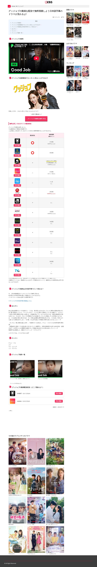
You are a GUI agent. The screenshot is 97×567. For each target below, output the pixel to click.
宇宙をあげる (11, 553)
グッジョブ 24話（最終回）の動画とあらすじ (20, 378)
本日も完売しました (50, 465)
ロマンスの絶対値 (12, 465)
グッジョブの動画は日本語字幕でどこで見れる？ (24, 26)
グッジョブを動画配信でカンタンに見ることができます (26, 25)
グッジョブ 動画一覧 (17, 33)
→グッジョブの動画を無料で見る (36, 118)
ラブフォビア (30, 465)
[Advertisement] (36, 422)
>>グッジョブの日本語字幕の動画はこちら (20, 301)
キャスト (14, 31)
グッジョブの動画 (16, 22)
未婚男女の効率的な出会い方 (15, 495)
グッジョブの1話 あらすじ (16, 383)
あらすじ (14, 29)
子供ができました (31, 553)
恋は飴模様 (29, 495)
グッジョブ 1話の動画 (43, 378)
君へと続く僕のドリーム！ (52, 524)
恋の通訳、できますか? (51, 495)
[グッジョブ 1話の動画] (50, 369)
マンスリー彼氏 (30, 524)
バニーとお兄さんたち (51, 553)
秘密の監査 (11, 524)
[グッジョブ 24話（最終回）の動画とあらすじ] (22, 369)
